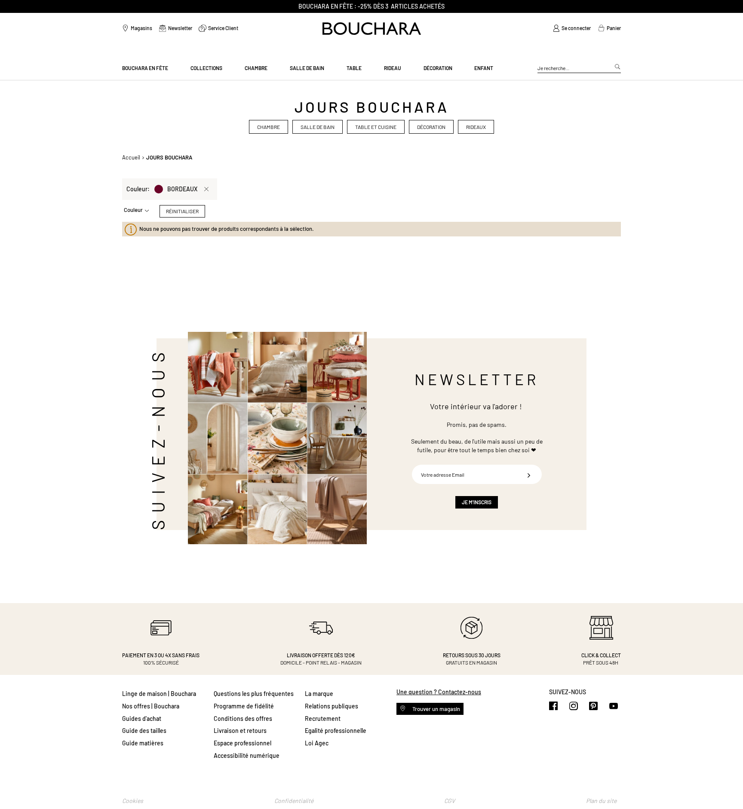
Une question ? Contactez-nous (438, 692)
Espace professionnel (242, 743)
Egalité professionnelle (335, 730)
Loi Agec (317, 743)
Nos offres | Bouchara (150, 706)
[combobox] (579, 68)
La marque (319, 693)
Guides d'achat (141, 718)
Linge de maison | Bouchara (159, 693)
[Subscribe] (529, 474)
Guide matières (142, 743)
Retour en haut (728, 785)
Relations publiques (331, 706)
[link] (572, 28)
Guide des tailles (144, 730)
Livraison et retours (240, 730)
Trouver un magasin (435, 708)
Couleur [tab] (133, 209)
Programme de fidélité (244, 706)
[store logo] (371, 28)
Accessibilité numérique (246, 755)
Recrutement (323, 718)
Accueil (131, 157)
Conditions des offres (243, 718)
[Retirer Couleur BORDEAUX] (206, 189)
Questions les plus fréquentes (254, 693)
